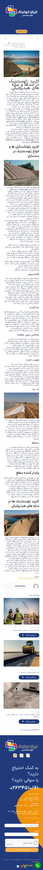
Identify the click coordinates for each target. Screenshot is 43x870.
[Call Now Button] (38, 865)
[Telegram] (15, 755)
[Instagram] (28, 755)
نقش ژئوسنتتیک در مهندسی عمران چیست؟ (25, 630)
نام (37, 822)
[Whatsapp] (21, 755)
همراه (36, 831)
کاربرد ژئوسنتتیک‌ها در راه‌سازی (30, 672)
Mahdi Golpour (18, 45)
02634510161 (24, 788)
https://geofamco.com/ (28, 578)
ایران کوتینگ (17, 860)
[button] (21, 24)
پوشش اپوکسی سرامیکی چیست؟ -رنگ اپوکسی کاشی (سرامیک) (23, 716)
